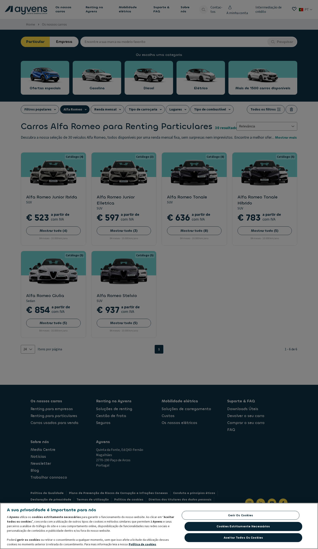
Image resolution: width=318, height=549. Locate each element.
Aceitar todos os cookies (243, 537)
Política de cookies (142, 544)
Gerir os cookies (240, 515)
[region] (159, 526)
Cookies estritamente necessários (243, 526)
